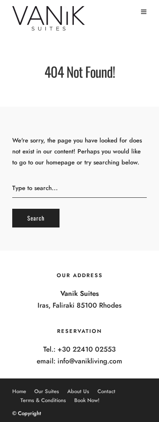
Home (19, 391)
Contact (106, 391)
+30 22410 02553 (86, 349)
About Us (78, 391)
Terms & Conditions (43, 400)
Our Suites (46, 391)
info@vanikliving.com (89, 361)
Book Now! (86, 400)
